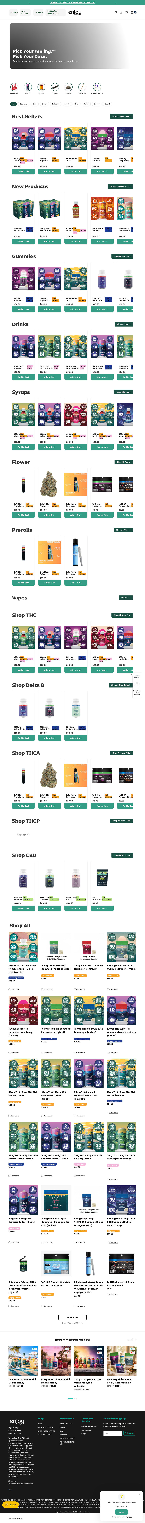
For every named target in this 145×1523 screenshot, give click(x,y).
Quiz (61, 1431)
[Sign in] (121, 13)
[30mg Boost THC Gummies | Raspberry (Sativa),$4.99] (89, 947)
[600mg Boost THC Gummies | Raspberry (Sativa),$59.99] (23, 1010)
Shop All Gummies (122, 256)
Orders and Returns (89, 1426)
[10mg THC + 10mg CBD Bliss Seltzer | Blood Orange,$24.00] (23, 1137)
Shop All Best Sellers (121, 116)
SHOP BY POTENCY (67, 1438)
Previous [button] (29, 2)
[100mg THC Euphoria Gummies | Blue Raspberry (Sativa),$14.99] (122, 1010)
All (13, 104)
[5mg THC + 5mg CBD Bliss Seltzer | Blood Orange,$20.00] (122, 1137)
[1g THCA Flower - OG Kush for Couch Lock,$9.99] (122, 1263)
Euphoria (23, 104)
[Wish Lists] (126, 12)
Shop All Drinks (123, 324)
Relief (86, 104)
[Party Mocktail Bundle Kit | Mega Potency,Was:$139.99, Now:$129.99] (56, 1361)
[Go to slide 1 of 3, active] (70, 1398)
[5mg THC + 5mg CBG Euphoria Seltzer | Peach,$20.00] (23, 1200)
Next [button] (115, 2)
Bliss (76, 104)
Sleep (44, 104)
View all (130, 1340)
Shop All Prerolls (123, 530)
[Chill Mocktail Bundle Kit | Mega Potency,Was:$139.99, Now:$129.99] (23, 1361)
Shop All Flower (123, 462)
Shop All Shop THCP (121, 821)
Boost (67, 104)
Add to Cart (23, 171)
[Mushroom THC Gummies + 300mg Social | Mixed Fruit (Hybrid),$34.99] (23, 947)
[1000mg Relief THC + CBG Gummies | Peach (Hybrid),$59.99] (122, 947)
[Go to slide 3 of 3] (76, 1398)
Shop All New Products (120, 186)
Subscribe (129, 1433)
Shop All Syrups (123, 392)
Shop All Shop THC (122, 615)
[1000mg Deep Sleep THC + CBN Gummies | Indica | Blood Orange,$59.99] (122, 1200)
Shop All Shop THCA (121, 753)
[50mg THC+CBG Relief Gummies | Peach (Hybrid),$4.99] (56, 947)
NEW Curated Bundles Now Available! (72, 2)
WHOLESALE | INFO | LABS (67, 1443)
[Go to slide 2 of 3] (74, 1398)
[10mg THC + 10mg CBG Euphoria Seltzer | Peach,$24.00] (56, 1137)
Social (107, 104)
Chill (34, 104)
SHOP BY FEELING (44, 1434)
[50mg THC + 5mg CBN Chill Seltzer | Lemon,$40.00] (23, 1073)
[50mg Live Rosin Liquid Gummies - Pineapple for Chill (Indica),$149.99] (56, 1200)
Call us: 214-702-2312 (20, 1438)
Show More (72, 1317)
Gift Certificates (66, 1424)
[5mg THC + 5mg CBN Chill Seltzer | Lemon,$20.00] (89, 1137)
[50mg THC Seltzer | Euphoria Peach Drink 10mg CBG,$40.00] (89, 1073)
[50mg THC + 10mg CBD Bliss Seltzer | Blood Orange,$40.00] (56, 1073)
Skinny (96, 104)
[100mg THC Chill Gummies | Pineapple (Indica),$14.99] (89, 1010)
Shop (40, 1424)
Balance (55, 104)
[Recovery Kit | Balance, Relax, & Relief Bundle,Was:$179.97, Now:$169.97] (122, 1361)
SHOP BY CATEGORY (46, 1427)
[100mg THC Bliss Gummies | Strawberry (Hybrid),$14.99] (56, 1010)
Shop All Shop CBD (122, 855)
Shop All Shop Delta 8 (120, 685)
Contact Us (86, 1430)
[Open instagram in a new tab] (10, 1489)
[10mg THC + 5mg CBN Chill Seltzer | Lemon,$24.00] (122, 1073)
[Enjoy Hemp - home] (74, 12)
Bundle (62, 1427)
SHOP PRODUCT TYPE (46, 1431)
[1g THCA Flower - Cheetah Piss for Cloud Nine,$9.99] (56, 1263)
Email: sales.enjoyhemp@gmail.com (20, 1482)
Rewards (63, 1434)
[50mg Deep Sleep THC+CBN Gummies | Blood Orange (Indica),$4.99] (89, 1200)
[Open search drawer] (116, 12)
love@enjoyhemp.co (17, 1443)
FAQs (83, 1433)
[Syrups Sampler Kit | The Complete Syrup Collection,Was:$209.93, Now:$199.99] (89, 1361)
